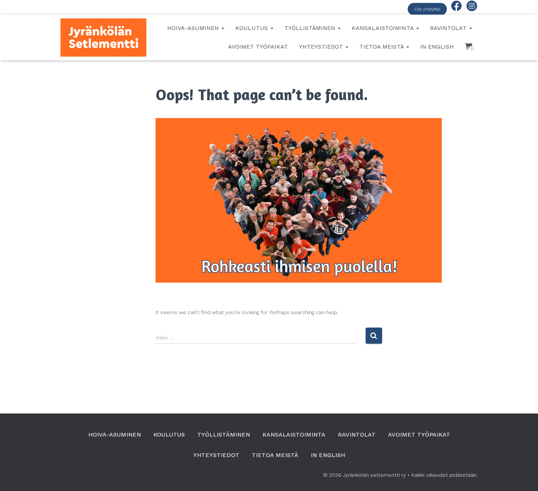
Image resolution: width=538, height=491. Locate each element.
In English (437, 46)
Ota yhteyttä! (427, 9)
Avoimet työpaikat (258, 46)
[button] (222, 27)
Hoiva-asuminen (194, 27)
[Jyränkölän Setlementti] (103, 37)
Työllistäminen (310, 27)
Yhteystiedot (322, 46)
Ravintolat (449, 27)
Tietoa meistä (382, 46)
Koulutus (252, 27)
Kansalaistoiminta (383, 27)
